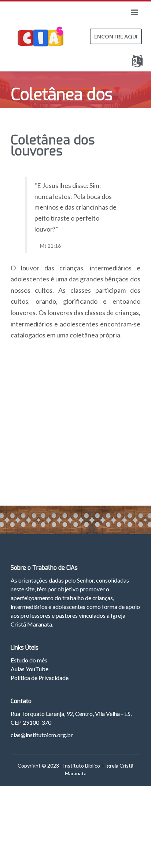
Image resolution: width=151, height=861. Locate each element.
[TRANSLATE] (139, 60)
